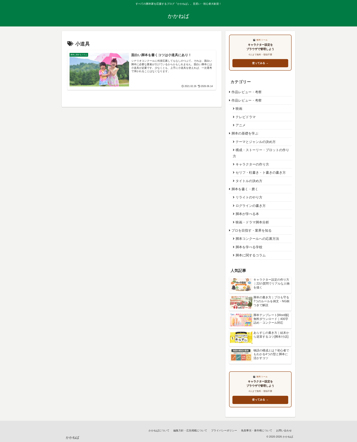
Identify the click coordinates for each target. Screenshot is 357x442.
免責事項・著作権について (256, 430)
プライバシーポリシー (224, 430)
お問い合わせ (284, 430)
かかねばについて (159, 430)
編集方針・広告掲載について (190, 430)
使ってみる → (260, 63)
